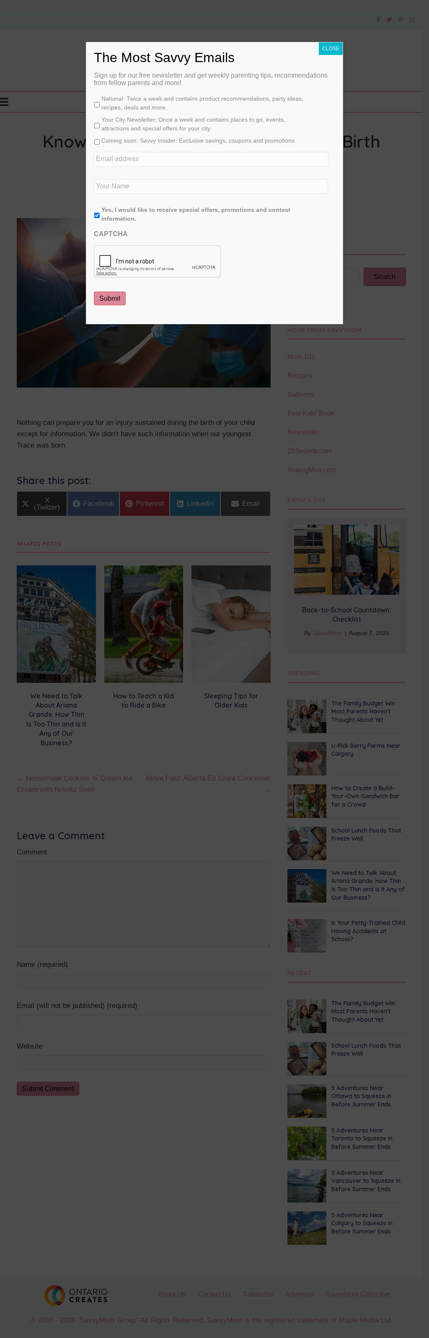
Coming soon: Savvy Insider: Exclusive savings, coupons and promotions (198, 140)
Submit (109, 298)
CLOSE (330, 49)
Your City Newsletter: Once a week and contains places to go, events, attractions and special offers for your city (193, 124)
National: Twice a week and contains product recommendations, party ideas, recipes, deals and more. (202, 103)
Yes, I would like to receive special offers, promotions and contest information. (195, 214)
